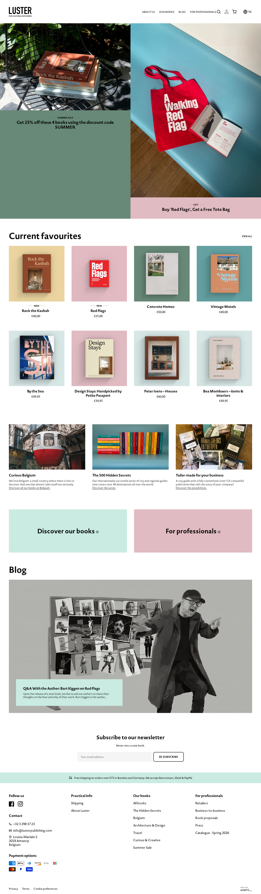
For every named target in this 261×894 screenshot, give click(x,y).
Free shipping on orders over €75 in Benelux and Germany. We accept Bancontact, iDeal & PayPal (133, 778)
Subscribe (170, 757)
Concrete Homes (161, 307)
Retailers (201, 803)
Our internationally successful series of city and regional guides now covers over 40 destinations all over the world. (130, 482)
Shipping (77, 803)
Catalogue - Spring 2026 (212, 833)
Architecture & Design (149, 825)
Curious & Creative (147, 840)
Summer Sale (142, 847)
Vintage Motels (223, 307)
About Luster (80, 810)
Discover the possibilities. (191, 488)
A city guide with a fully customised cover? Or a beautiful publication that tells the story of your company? (210, 482)
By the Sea (35, 391)
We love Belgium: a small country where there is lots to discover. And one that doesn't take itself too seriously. (41, 482)
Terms (25, 889)
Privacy (13, 889)
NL (250, 12)
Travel (137, 833)
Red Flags (98, 311)
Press (199, 825)
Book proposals (206, 818)
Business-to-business (210, 810)
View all (247, 236)
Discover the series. (104, 488)
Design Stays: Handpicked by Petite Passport (98, 393)
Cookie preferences (46, 889)
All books (139, 803)
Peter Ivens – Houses (160, 391)
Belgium (139, 818)
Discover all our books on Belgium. (29, 488)
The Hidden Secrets (147, 810)
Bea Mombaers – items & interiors (223, 393)
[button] (219, 12)
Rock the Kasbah (35, 311)
